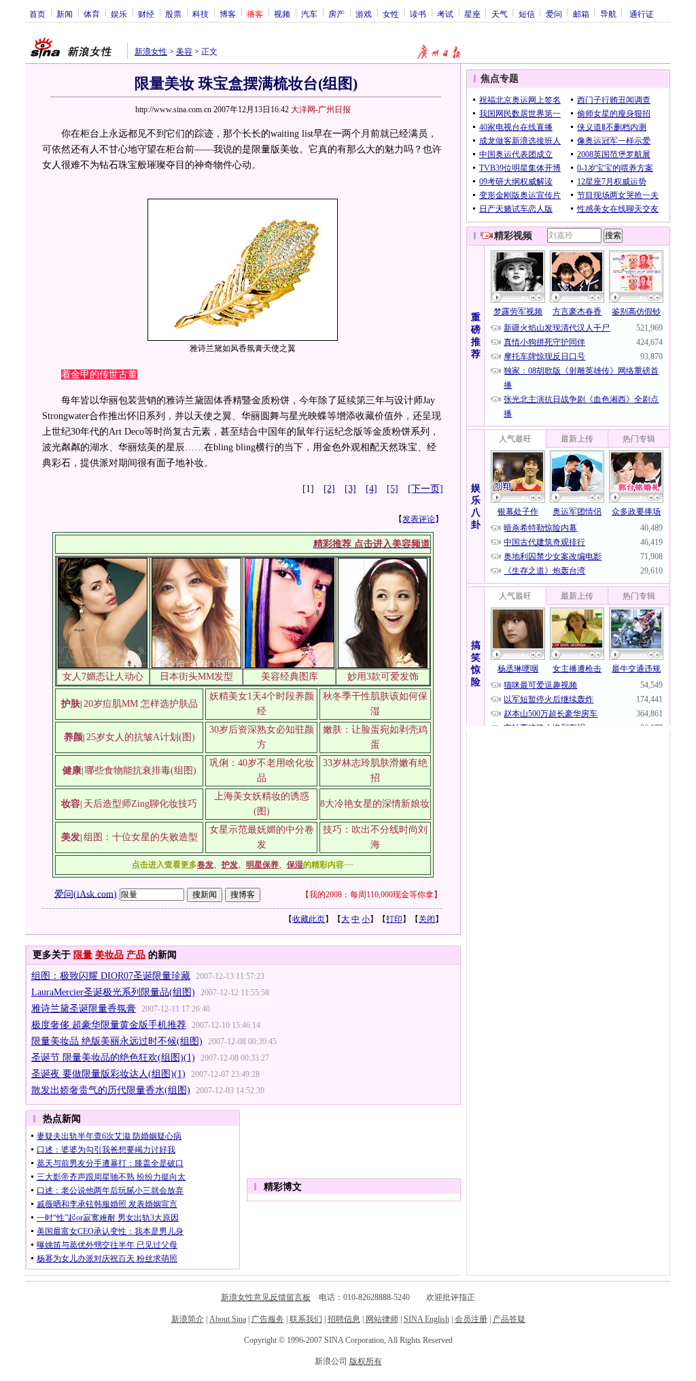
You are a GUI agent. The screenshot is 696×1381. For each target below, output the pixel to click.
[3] (350, 489)
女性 (391, 14)
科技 (200, 14)
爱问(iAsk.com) (85, 893)
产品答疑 (509, 1319)
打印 (394, 919)
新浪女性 (151, 51)
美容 (184, 51)
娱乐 (119, 14)
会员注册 (471, 1319)
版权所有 (365, 1361)
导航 (608, 14)
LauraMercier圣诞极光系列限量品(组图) (113, 992)
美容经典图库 (289, 676)
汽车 (309, 14)
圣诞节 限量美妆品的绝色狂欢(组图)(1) (113, 1057)
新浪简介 (187, 1319)
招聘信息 (344, 1319)
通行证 (641, 14)
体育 (92, 14)
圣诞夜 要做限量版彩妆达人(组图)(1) (108, 1074)
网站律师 (382, 1319)
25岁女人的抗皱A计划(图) (140, 737)
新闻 (64, 14)
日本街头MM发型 (196, 676)
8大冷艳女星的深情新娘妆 (375, 804)
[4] (371, 489)
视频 (282, 14)
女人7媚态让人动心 (103, 676)
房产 (336, 14)
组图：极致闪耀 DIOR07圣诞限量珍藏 (110, 976)
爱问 (554, 14)
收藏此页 (308, 919)
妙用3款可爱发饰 (383, 676)
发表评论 (418, 519)
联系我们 (306, 1319)
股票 (173, 14)
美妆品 (109, 955)
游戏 (363, 14)
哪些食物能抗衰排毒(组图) (140, 770)
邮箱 (581, 14)
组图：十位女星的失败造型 (141, 837)
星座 (472, 14)
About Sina (227, 1319)
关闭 (427, 919)
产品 (135, 955)
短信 (527, 14)
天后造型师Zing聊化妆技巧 (140, 804)
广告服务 (267, 1319)
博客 (228, 14)
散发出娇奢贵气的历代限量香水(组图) (110, 1090)
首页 (37, 14)
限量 (82, 955)
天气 (499, 14)
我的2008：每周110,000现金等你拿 (371, 894)
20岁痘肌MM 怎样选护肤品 (141, 704)
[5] (392, 489)
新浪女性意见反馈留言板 (266, 1297)
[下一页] (425, 489)
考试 (445, 14)
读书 (418, 14)
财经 (146, 14)
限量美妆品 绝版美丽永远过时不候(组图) (117, 1041)
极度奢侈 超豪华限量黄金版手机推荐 (108, 1025)
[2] (329, 489)
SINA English (426, 1319)
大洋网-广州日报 (321, 109)
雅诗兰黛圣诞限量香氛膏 (83, 1008)
